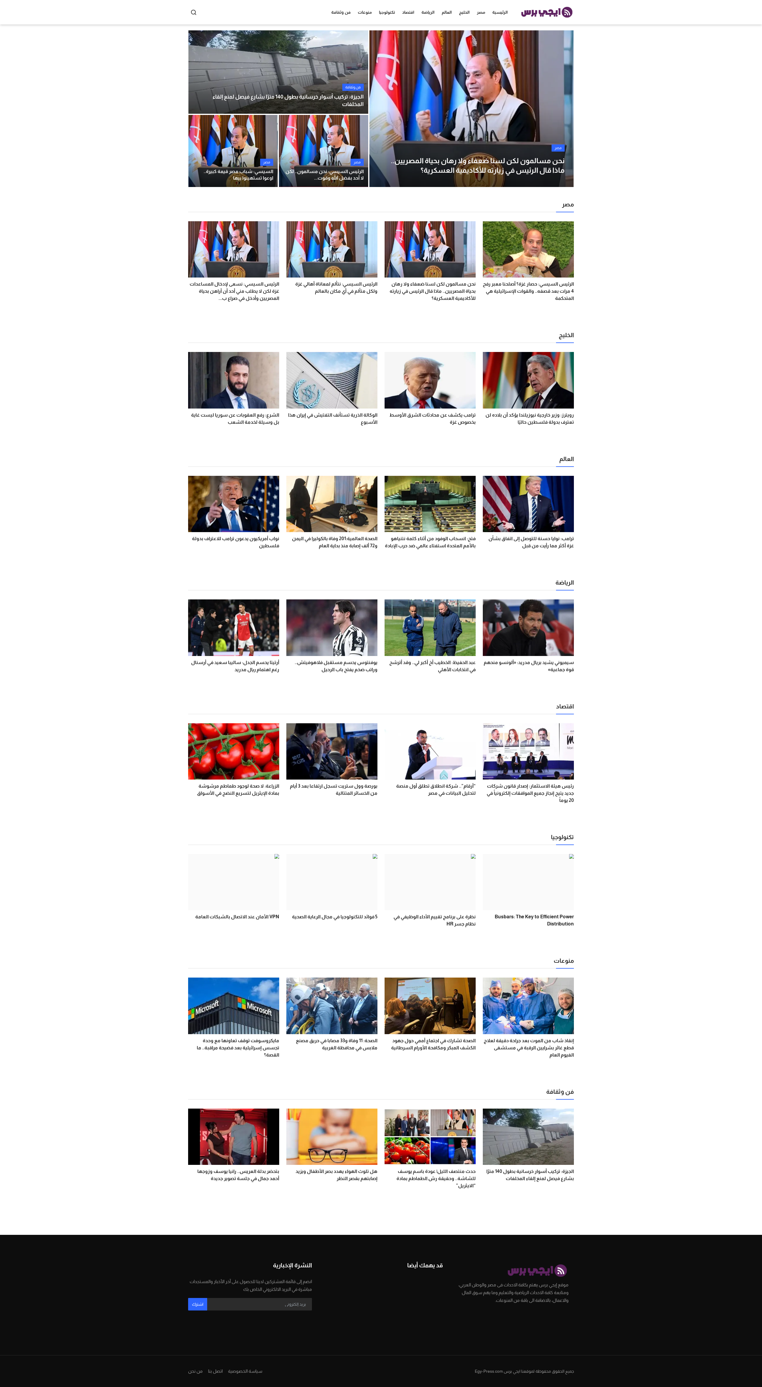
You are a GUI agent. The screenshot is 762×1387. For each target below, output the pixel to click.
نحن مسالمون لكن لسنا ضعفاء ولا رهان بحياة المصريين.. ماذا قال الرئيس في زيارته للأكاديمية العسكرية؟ (433, 291)
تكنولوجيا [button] (387, 12)
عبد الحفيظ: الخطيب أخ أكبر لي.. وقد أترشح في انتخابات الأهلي (432, 666)
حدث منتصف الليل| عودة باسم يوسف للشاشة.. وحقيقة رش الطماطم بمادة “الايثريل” (436, 1178)
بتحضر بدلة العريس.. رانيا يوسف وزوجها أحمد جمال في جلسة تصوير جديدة (238, 1175)
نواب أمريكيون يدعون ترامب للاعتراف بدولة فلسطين (235, 542)
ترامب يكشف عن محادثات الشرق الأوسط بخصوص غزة (432, 418)
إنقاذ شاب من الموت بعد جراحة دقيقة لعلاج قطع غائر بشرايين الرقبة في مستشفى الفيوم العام (529, 1047)
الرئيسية (500, 12)
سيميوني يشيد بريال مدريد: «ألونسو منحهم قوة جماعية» (529, 666)
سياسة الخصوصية (245, 1371)
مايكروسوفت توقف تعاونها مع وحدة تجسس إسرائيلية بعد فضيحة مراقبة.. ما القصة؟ (238, 1047)
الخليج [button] (464, 12)
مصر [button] (481, 12)
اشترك (197, 1304)
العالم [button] (447, 12)
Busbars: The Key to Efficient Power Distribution (534, 920)
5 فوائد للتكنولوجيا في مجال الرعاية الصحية (334, 916)
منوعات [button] (365, 12)
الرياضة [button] (428, 12)
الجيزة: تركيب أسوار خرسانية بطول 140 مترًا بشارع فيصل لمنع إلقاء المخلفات (288, 100)
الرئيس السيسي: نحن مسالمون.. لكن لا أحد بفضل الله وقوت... (324, 174)
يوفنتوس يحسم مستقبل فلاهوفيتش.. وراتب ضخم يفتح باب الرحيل (336, 666)
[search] (193, 12)
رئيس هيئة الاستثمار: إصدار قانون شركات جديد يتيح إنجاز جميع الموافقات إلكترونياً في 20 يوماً (530, 793)
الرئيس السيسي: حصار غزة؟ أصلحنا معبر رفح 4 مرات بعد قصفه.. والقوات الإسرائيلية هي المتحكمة (528, 291)
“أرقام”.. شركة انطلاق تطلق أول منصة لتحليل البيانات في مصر (436, 789)
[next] (563, 108)
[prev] (379, 108)
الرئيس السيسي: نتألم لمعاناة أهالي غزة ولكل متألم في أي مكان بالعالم (336, 287)
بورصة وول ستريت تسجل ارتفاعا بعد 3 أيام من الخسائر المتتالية (333, 789)
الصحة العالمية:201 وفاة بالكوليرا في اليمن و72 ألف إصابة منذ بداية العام (334, 542)
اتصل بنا (215, 1371)
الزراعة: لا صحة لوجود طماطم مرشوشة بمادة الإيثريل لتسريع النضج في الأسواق (238, 789)
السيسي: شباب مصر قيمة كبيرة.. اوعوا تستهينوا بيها (238, 174)
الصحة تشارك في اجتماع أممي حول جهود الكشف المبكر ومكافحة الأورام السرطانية (433, 1044)
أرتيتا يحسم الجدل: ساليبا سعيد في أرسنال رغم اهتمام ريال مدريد (235, 666)
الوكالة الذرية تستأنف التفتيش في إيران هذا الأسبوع (332, 418)
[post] (471, 108)
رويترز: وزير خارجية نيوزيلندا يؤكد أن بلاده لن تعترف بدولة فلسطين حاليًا (529, 418)
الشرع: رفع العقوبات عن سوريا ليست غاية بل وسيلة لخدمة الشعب (235, 418)
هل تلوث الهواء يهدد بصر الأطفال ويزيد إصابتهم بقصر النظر (336, 1175)
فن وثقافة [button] (341, 12)
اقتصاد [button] (408, 12)
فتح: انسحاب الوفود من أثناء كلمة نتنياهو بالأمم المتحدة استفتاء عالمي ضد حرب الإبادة (430, 542)
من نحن (195, 1371)
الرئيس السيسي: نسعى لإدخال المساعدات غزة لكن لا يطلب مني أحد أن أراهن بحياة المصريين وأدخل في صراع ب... (234, 291)
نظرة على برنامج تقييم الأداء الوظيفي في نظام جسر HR (435, 920)
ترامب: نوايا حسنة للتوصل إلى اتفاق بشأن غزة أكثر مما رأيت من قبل (531, 542)
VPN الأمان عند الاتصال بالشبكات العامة (237, 916)
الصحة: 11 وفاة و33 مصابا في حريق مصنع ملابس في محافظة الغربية (336, 1044)
